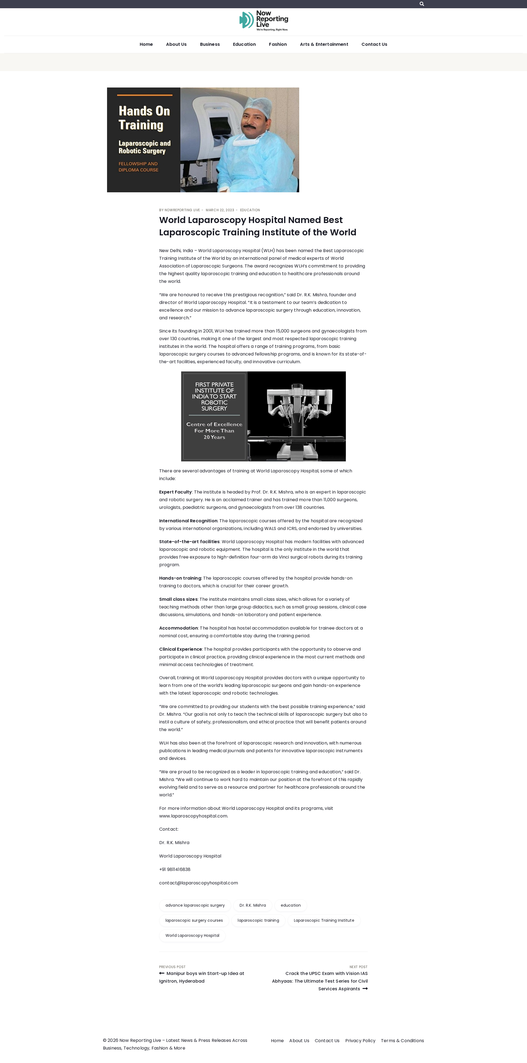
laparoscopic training (258, 920)
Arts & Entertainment (324, 44)
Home (146, 44)
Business (210, 44)
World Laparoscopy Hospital (229, 250)
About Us (176, 44)
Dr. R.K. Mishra (312, 295)
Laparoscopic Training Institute (324, 920)
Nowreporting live (182, 210)
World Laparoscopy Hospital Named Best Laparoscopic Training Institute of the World (258, 226)
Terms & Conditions (402, 1040)
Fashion (278, 44)
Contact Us (374, 44)
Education (244, 44)
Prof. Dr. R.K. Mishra (272, 492)
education (291, 905)
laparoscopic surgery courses (194, 920)
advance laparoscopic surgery (195, 905)
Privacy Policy (360, 1040)
